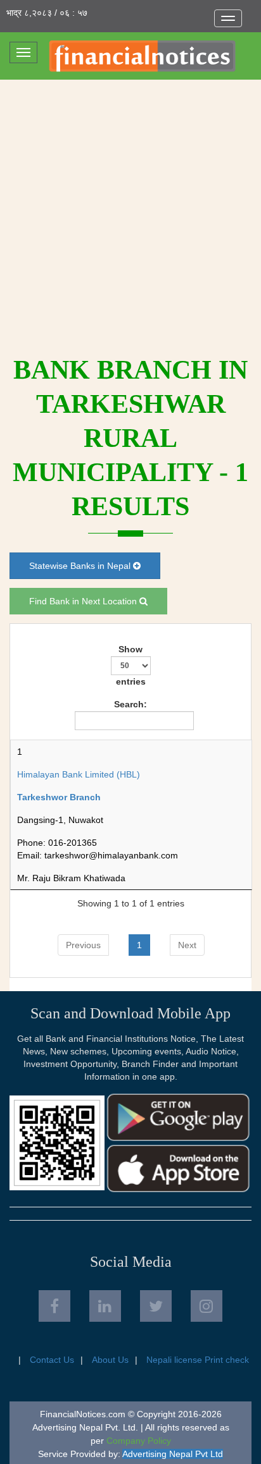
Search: (130, 704)
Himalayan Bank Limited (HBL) (78, 774)
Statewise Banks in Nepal (81, 566)
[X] (156, 1306)
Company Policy (138, 1441)
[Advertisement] (130, 216)
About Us (110, 1360)
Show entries (131, 665)
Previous (83, 945)
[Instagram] (206, 1306)
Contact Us (52, 1360)
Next (187, 945)
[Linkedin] (105, 1306)
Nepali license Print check (197, 1360)
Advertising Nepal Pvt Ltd (172, 1454)
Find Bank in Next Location (84, 601)
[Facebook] (54, 1306)
